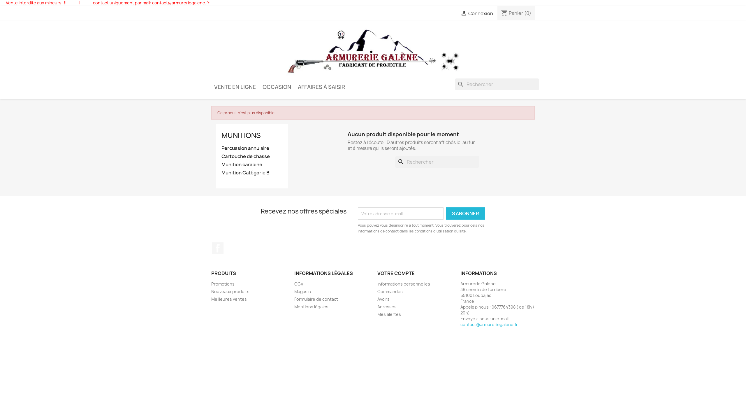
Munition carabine (241, 165)
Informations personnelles (403, 284)
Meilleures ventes (229, 299)
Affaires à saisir (321, 87)
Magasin (302, 291)
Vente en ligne (235, 87)
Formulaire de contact (316, 299)
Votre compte (396, 273)
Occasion (277, 87)
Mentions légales (311, 306)
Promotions (223, 284)
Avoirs (383, 299)
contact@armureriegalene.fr (489, 324)
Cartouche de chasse (245, 156)
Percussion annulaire (245, 148)
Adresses (387, 306)
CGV (298, 284)
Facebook (218, 248)
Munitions (241, 135)
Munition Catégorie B (245, 173)
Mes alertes (389, 314)
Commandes (390, 291)
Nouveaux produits (230, 291)
